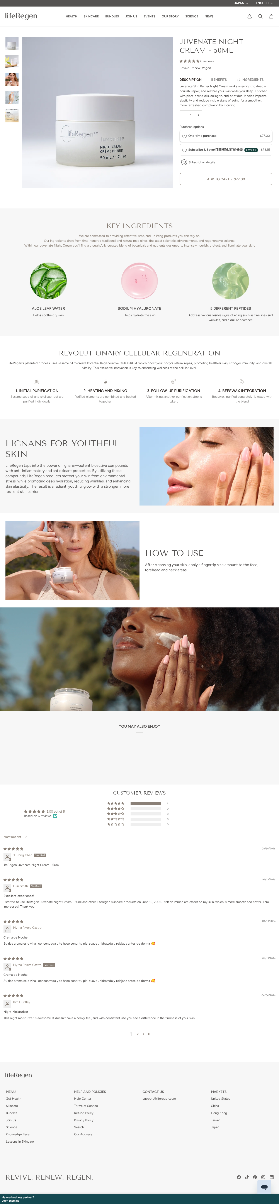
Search (79, 1127)
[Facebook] (239, 1177)
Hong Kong (219, 1113)
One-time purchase (202, 136)
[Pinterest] (255, 1177)
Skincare (12, 1106)
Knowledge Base (17, 1134)
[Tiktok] (247, 1177)
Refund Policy (84, 1113)
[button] (170, 16)
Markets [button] (219, 1092)
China (215, 1106)
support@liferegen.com (159, 1099)
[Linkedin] (272, 1177)
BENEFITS (219, 80)
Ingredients (253, 80)
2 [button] (138, 1034)
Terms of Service (86, 1106)
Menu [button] (11, 1092)
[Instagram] (263, 1177)
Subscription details (202, 162)
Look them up (10, 1200)
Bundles (11, 1113)
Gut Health (13, 1099)
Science (11, 1127)
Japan (239, 3)
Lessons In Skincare (20, 1141)
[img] (13, 849)
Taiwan (215, 1120)
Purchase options (192, 127)
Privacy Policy (84, 1120)
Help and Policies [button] (90, 1092)
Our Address (83, 1134)
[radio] (184, 135)
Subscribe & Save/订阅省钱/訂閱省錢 (222, 150)
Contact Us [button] (153, 1092)
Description (191, 80)
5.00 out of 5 (56, 811)
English (262, 3)
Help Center (82, 1099)
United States (220, 1099)
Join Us (11, 1120)
